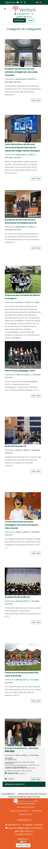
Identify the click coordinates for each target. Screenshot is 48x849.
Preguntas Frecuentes (19, 811)
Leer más (36, 100)
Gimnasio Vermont (13, 82)
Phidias (31, 20)
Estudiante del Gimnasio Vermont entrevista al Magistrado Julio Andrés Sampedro (21, 72)
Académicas (11, 759)
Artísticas (9, 763)
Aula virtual (36, 811)
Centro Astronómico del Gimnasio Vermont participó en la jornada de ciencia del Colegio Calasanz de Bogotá (22, 147)
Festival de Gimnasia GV (15, 446)
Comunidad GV (8, 794)
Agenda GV (12, 773)
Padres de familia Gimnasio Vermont (24, 797)
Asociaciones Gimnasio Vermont (32, 794)
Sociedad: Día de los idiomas (17, 597)
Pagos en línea (25, 814)
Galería (10, 779)
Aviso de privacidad (25, 807)
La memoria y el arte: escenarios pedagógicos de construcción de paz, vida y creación (21, 524)
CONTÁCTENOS (23, 845)
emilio (36, 302)
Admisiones (19, 20)
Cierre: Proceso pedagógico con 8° (20, 370)
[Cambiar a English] (40, 2)
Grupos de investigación (16, 767)
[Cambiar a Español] (37, 2)
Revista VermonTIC (16, 784)
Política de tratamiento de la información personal (25, 802)
